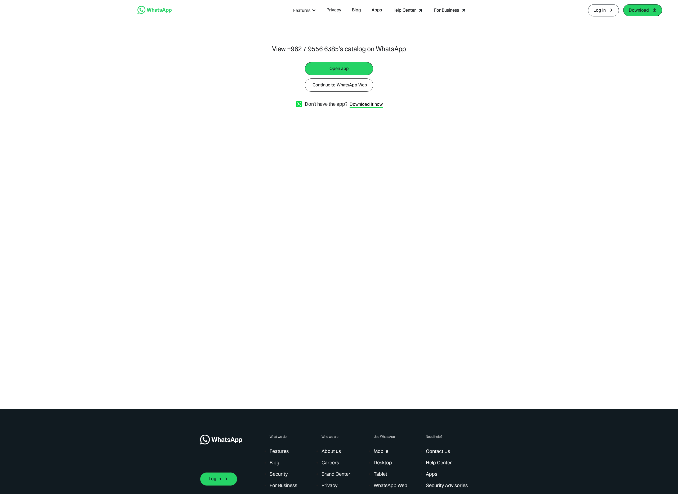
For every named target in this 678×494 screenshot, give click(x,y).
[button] (304, 10)
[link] (154, 12)
